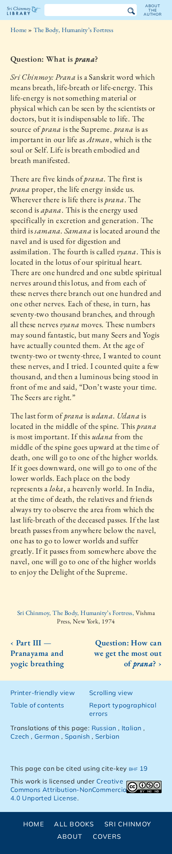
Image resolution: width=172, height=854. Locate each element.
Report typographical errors (122, 709)
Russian (104, 728)
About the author (153, 10)
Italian (132, 728)
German (46, 736)
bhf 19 (138, 768)
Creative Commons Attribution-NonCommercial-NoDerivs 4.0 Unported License (85, 789)
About (69, 836)
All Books (74, 824)
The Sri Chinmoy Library (24, 17)
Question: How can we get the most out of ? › (128, 653)
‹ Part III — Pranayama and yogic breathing (37, 653)
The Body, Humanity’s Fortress (74, 30)
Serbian (107, 736)
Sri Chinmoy (127, 824)
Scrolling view (111, 693)
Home (18, 30)
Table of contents (37, 705)
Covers (107, 836)
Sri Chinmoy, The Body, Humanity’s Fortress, (76, 613)
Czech (19, 736)
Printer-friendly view (42, 693)
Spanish (77, 736)
